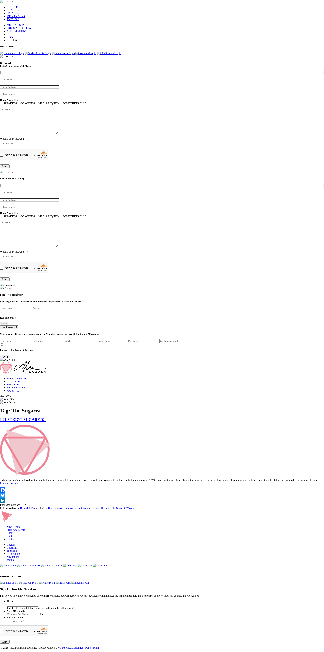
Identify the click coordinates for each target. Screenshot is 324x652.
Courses (11, 544)
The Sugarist (118, 508)
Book (10, 532)
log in (4, 323)
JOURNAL (13, 19)
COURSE (12, 7)
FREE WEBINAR (17, 378)
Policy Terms (92, 647)
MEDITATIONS (16, 16)
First (41, 614)
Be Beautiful (23, 508)
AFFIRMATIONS (17, 31)
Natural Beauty (91, 508)
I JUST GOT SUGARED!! (23, 419)
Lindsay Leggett (73, 508)
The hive (105, 508)
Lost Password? (9, 327)
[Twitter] (162, 495)
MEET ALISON (16, 25)
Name (16, 611)
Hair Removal (55, 508)
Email (15, 617)
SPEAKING (13, 13)
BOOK (11, 34)
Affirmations (13, 553)
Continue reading (9, 483)
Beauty (35, 508)
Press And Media (16, 529)
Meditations (13, 556)
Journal (11, 559)
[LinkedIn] (162, 500)
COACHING (14, 10)
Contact (11, 538)
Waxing (130, 508)
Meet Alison (13, 526)
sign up (4, 356)
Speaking (12, 550)
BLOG (10, 37)
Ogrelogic (64, 647)
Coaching (12, 547)
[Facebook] (162, 490)
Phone (10, 601)
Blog (9, 535)
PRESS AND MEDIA (19, 28)
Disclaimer (77, 647)
